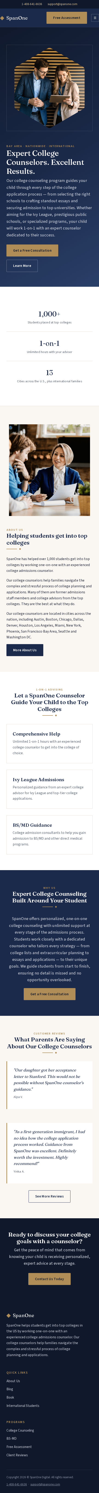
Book (10, 1397)
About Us (13, 1381)
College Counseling (20, 1430)
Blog (9, 1389)
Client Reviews (17, 1455)
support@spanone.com (62, 4)
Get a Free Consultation (32, 250)
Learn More (22, 265)
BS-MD (11, 1438)
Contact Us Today (49, 1279)
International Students (22, 1405)
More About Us (25, 650)
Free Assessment (66, 17)
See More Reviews (49, 1196)
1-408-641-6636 (32, 4)
